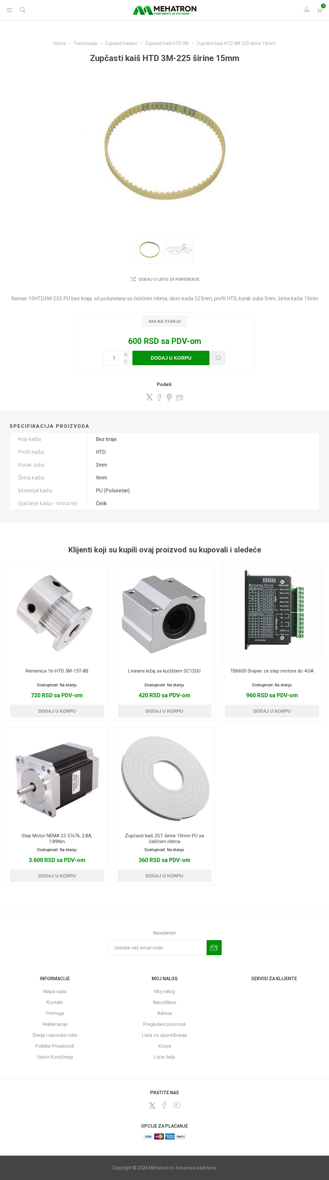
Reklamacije (54, 1024)
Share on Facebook (159, 397)
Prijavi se (214, 947)
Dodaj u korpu (171, 358)
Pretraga (55, 1013)
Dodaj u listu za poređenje (169, 279)
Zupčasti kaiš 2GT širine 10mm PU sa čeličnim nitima (164, 838)
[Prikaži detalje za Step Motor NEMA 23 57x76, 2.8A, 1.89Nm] (57, 778)
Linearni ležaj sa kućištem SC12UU (164, 671)
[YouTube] (177, 1105)
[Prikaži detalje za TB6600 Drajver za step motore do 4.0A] (272, 613)
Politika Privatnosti (54, 1046)
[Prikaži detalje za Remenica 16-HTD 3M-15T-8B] (57, 613)
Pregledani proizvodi (164, 1024)
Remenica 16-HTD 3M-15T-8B (57, 671)
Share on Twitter (149, 397)
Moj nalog (164, 991)
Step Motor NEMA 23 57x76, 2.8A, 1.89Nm (57, 838)
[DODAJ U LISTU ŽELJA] (218, 358)
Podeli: (165, 384)
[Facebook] (164, 1105)
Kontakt (55, 1002)
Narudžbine (164, 1002)
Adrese (164, 1013)
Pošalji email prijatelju (179, 397)
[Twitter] (152, 1105)
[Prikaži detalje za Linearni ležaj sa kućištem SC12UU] (164, 613)
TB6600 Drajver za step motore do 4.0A (272, 671)
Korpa (164, 1046)
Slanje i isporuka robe (54, 1035)
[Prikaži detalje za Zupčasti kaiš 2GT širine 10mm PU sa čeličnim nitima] (164, 778)
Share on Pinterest (169, 397)
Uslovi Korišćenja (55, 1057)
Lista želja (164, 1057)
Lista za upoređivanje (164, 1035)
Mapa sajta (55, 991)
